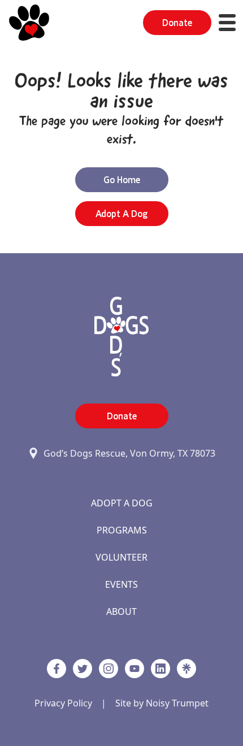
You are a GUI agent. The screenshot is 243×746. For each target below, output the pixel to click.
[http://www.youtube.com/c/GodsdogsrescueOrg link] (134, 668)
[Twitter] (82, 668)
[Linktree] (186, 668)
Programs (122, 530)
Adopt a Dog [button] (121, 214)
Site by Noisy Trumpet (162, 703)
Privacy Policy (63, 703)
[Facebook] (56, 668)
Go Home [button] (121, 180)
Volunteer (121, 557)
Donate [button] (177, 23)
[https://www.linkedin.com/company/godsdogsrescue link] (160, 668)
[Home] (29, 23)
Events (121, 584)
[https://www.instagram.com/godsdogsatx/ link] (108, 668)
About (121, 611)
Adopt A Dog (122, 503)
